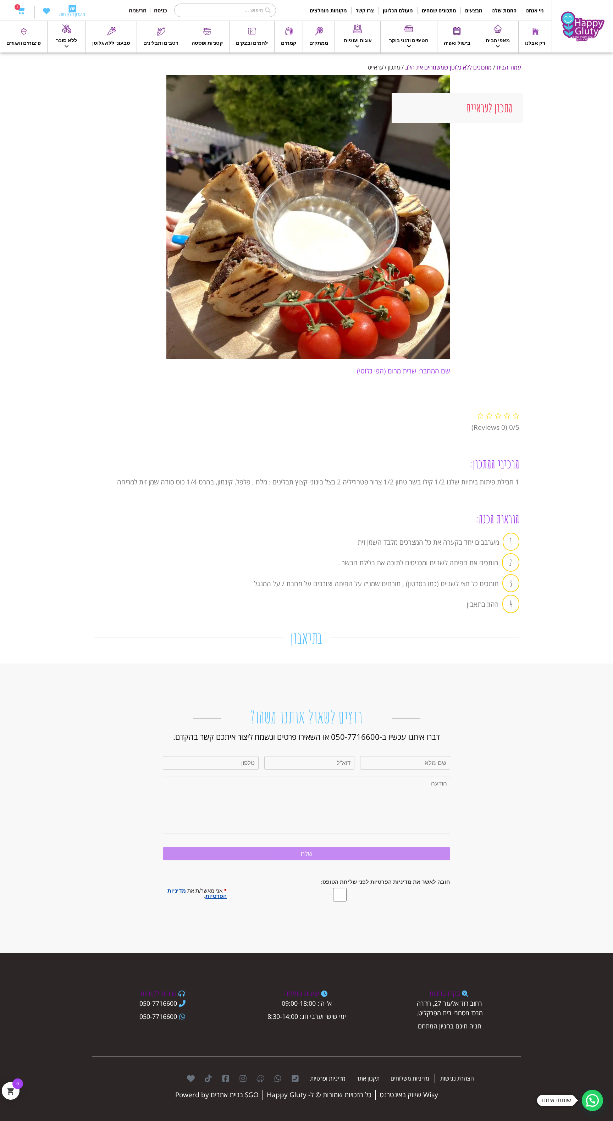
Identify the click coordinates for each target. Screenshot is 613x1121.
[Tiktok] (208, 1078)
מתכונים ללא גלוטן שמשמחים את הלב (448, 67)
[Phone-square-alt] (295, 1078)
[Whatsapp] (278, 1078)
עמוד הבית (509, 67)
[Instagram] (243, 1078)
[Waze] (260, 1078)
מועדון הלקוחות (72, 14)
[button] (592, 1100)
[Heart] (191, 1078)
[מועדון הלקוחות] (72, 8)
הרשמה (138, 10)
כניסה (160, 10)
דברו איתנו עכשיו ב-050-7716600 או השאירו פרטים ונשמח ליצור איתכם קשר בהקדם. (306, 736)
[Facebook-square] (225, 1078)
